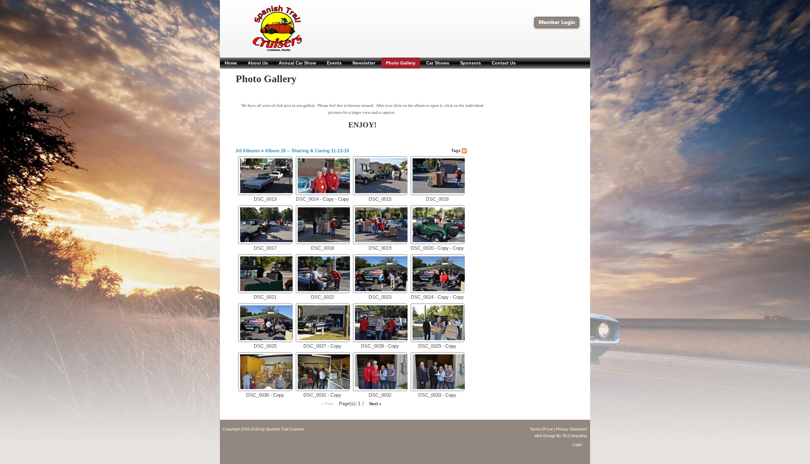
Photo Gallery (400, 62)
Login (577, 445)
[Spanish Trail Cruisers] (264, 28)
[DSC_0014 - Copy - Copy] (322, 175)
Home (231, 62)
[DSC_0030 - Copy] (265, 371)
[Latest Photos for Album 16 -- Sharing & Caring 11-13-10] (464, 150)
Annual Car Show (297, 62)
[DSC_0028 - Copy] (380, 322)
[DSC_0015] (380, 175)
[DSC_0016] (437, 175)
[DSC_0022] (322, 273)
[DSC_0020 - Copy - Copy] (437, 224)
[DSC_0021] (265, 273)
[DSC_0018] (322, 224)
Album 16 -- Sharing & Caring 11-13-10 (307, 150)
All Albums (248, 150)
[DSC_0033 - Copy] (437, 371)
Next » (375, 403)
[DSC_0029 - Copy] (437, 322)
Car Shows (437, 62)
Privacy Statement (571, 429)
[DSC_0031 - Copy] (322, 371)
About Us (258, 62)
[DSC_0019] (380, 224)
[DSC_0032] (380, 371)
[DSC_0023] (380, 273)
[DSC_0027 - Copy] (322, 322)
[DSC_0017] (265, 224)
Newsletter (363, 62)
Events (334, 62)
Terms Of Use (541, 429)
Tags (455, 150)
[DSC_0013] (265, 175)
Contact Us (504, 62)
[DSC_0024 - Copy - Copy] (437, 273)
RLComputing (575, 436)
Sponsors (470, 62)
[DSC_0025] (265, 322)
